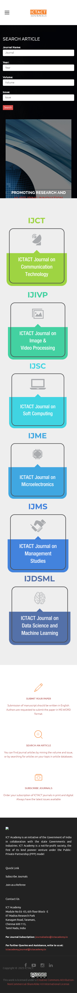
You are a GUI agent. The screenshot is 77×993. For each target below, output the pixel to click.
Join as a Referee (16, 885)
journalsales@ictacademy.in (51, 936)
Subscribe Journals (16, 876)
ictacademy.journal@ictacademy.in (26, 949)
